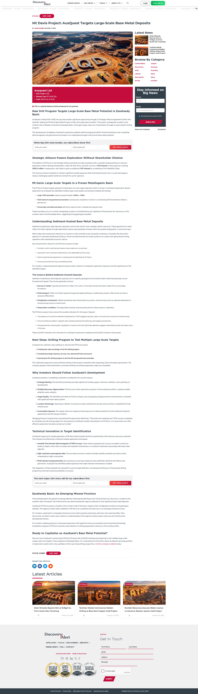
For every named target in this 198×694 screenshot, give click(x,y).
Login (145, 3)
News (153, 74)
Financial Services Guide (101, 691)
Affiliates (51, 643)
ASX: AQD (47, 16)
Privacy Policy (67, 691)
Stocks (35, 16)
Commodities (140, 63)
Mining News (73, 3)
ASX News (88, 3)
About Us (115, 3)
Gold (136, 70)
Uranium (154, 80)
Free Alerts (158, 3)
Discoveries (139, 67)
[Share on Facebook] (40, 566)
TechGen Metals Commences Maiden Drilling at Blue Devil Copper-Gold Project (98, 609)
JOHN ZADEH (39, 28)
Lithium (138, 74)
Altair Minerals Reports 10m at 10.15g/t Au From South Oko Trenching (52, 609)
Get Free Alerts (120, 147)
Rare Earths (139, 77)
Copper (154, 63)
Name (138, 97)
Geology (154, 67)
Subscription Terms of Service (82, 691)
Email (138, 107)
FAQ (62, 647)
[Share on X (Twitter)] (45, 566)
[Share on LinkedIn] (34, 566)
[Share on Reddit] (50, 566)
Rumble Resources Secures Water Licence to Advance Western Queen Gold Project (144, 609)
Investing (154, 70)
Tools (102, 3)
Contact (70, 647)
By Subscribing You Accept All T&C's (151, 116)
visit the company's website (105, 544)
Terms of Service (55, 691)
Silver (153, 77)
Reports (84, 643)
